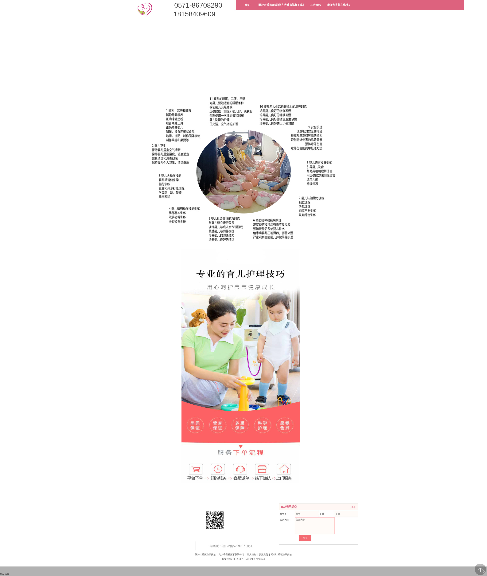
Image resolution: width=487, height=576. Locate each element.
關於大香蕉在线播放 (205, 554)
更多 (353, 507)
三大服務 (251, 554)
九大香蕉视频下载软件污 (231, 554)
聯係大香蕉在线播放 (281, 554)
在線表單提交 (289, 506)
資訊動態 (263, 554)
